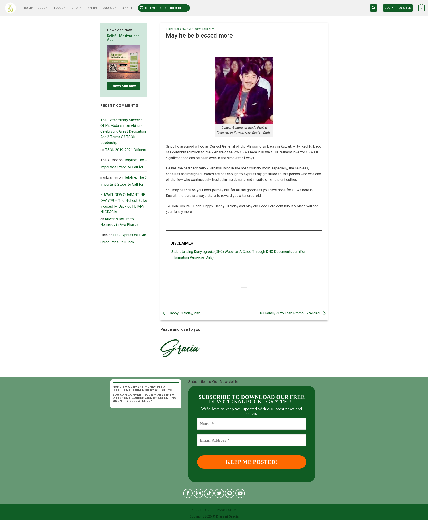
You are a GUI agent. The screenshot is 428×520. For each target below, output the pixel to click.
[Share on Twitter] (240, 294)
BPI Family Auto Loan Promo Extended (290, 313)
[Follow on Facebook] (188, 493)
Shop (75, 8)
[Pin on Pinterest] (256, 294)
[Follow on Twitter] (219, 493)
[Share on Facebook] (232, 294)
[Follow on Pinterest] (230, 493)
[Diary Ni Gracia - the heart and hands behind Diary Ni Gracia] (10, 8)
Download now (124, 86)
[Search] (373, 8)
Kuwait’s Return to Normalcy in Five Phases (119, 222)
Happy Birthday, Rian (184, 313)
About (127, 8)
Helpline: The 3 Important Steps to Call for (123, 163)
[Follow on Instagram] (198, 493)
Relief (93, 8)
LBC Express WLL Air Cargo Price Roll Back (123, 238)
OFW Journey (204, 29)
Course (109, 8)
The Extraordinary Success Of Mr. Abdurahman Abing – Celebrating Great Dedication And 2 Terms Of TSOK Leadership (123, 131)
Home (28, 8)
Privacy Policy (225, 510)
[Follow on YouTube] (240, 493)
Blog (41, 8)
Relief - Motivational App (123, 38)
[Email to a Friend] (248, 294)
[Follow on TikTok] (209, 493)
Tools (59, 8)
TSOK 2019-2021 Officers (125, 150)
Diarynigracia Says (179, 29)
